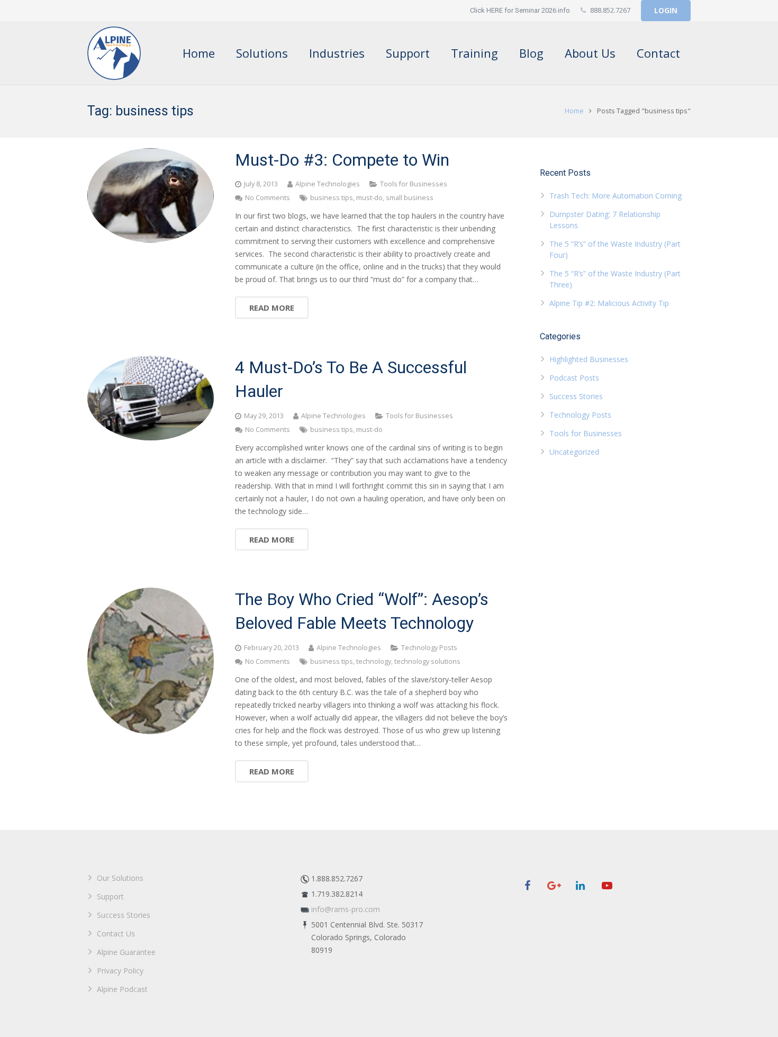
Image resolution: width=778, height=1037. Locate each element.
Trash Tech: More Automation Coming (615, 196)
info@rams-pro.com (345, 909)
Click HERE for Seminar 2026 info (520, 10)
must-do (369, 197)
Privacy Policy (120, 971)
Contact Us (116, 933)
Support (110, 896)
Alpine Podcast (122, 989)
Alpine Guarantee (126, 952)
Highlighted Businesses (588, 359)
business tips (331, 197)
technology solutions (427, 661)
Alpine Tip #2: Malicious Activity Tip (609, 303)
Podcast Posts (574, 378)
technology (373, 661)
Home (574, 110)
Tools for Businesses (413, 183)
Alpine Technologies (327, 183)
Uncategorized (574, 452)
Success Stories (576, 396)
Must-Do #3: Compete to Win (342, 160)
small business (409, 197)
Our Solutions (120, 878)
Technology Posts (429, 647)
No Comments (267, 197)
